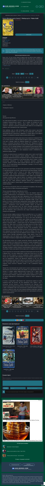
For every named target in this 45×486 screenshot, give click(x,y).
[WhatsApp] (20, 320)
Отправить (6, 388)
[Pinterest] (23, 320)
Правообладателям (15, 464)
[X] (24, 320)
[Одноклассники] (17, 320)
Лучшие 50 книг (25, 6)
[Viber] (18, 320)
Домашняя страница (26, 2)
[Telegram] (21, 320)
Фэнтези (19, 15)
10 (31, 77)
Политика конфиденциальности (28, 465)
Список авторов (25, 11)
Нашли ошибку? (18, 19)
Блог (33, 11)
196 (37, 77)
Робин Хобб (7, 40)
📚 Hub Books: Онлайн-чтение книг (11, 15)
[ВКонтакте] (15, 320)
